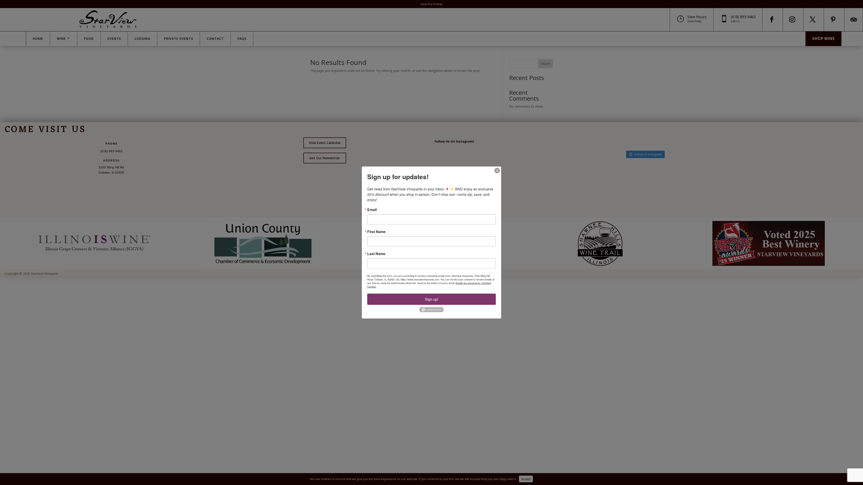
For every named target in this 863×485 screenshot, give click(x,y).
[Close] (497, 170)
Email (372, 210)
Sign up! (431, 299)
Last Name (376, 254)
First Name (376, 232)
